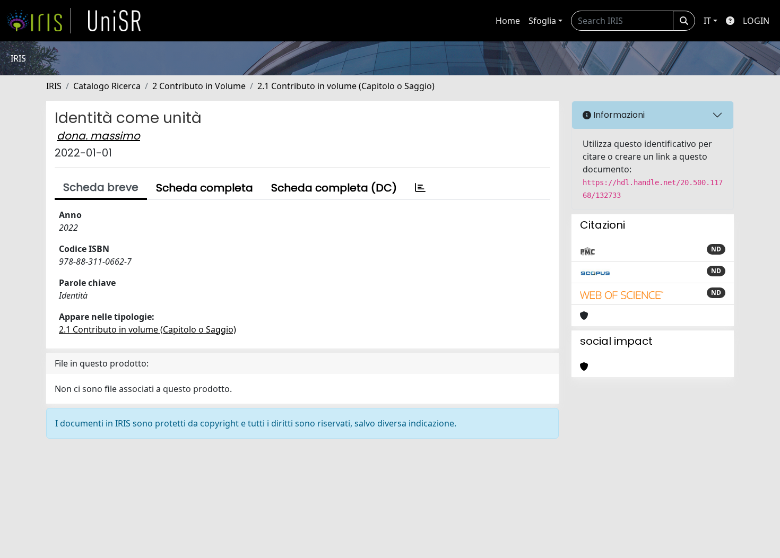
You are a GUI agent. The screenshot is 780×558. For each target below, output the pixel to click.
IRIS (54, 86)
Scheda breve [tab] (100, 187)
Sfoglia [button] (542, 21)
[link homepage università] (115, 20)
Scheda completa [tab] (204, 187)
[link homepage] (38, 20)
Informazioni (618, 115)
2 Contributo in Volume (199, 86)
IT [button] (707, 21)
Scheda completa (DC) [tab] (334, 187)
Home (508, 21)
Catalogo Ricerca (107, 86)
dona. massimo (98, 135)
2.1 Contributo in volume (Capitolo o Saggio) (346, 86)
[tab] (420, 188)
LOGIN (756, 21)
